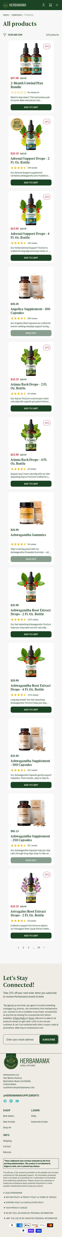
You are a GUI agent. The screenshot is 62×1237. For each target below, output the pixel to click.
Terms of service (47, 1197)
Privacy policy (30, 1197)
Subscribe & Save (39, 1121)
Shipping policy (13, 1202)
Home (6, 14)
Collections (17, 14)
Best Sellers (8, 1115)
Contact (7, 1146)
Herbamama (16, 1192)
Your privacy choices (16, 1207)
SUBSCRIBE (49, 1039)
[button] (56, 4)
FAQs (33, 1115)
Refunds (7, 1152)
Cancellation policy (33, 1202)
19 (38, 947)
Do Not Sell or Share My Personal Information (29, 1213)
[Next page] (43, 947)
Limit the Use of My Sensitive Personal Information (31, 1218)
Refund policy (13, 1197)
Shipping (7, 1140)
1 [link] (18, 947)
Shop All (7, 1127)
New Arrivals (9, 1121)
